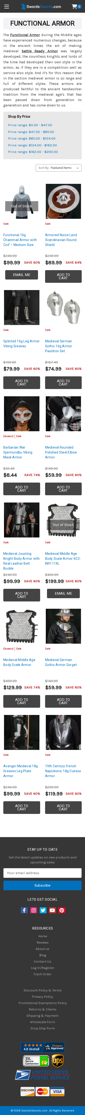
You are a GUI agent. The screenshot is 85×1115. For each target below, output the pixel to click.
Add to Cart (63, 276)
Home (42, 936)
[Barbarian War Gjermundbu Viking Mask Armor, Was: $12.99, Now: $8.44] (21, 413)
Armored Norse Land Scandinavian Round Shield (61, 240)
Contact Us (42, 962)
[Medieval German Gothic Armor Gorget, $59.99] (63, 626)
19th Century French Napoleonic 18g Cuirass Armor (63, 771)
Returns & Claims (42, 1009)
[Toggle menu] (6, 6)
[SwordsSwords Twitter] (43, 910)
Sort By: (43, 168)
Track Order (42, 974)
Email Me (21, 275)
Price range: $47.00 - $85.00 (31, 132)
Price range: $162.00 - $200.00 (33, 152)
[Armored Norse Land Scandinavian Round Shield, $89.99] (63, 201)
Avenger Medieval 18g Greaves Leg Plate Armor (20, 771)
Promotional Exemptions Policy (42, 1003)
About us (42, 949)
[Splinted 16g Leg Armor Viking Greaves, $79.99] (21, 307)
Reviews (43, 943)
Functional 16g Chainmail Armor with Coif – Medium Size (20, 240)
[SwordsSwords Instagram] (33, 910)
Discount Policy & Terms (43, 990)
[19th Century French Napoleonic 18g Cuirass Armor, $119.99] (63, 732)
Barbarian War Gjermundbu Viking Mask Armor (17, 452)
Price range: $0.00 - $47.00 (30, 125)
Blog (42, 955)
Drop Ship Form (42, 1028)
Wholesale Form (42, 1022)
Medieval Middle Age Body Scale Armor (19, 662)
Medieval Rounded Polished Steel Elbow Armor (61, 452)
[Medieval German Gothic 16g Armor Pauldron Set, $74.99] (63, 307)
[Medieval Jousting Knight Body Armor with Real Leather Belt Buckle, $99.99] (21, 520)
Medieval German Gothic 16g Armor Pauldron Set (58, 346)
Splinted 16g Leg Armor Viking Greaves (21, 343)
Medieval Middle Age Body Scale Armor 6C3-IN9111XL (63, 558)
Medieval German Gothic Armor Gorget (61, 662)
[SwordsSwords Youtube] (52, 910)
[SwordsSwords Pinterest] (61, 910)
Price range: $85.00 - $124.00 (31, 138)
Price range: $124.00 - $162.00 (32, 145)
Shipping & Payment (42, 1016)
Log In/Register (42, 968)
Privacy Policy (42, 997)
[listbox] (65, 167)
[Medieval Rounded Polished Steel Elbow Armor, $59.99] (63, 413)
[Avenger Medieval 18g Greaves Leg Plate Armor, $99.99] (21, 732)
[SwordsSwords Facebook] (24, 910)
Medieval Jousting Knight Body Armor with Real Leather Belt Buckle (21, 561)
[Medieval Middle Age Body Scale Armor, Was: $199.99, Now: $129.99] (21, 626)
